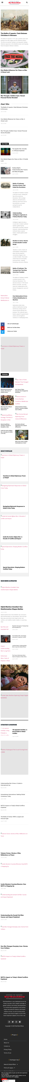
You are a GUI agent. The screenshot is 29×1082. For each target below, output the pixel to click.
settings (17, 1077)
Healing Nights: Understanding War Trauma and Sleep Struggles (20, 169)
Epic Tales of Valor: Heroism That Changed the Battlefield (21, 391)
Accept (4, 1079)
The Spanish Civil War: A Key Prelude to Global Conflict (19, 731)
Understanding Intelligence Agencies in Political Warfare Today (20, 214)
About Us (6, 1043)
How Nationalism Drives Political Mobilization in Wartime (20, 298)
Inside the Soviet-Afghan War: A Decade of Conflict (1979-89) (7, 432)
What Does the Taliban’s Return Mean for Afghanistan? (6, 408)
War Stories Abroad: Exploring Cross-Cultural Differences (21, 426)
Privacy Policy (7, 1049)
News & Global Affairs (10, 1064)
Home (5, 1039)
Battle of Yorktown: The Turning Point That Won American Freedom (20, 270)
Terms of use (7, 1053)
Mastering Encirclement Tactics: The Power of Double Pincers (6, 391)
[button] (2, 2)
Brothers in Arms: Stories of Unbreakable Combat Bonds (20, 242)
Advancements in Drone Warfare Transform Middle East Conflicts (21, 408)
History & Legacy (8, 1068)
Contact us (7, 1046)
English (7, 1080)
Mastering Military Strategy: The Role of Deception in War (6, 426)
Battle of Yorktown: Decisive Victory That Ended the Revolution (19, 185)
